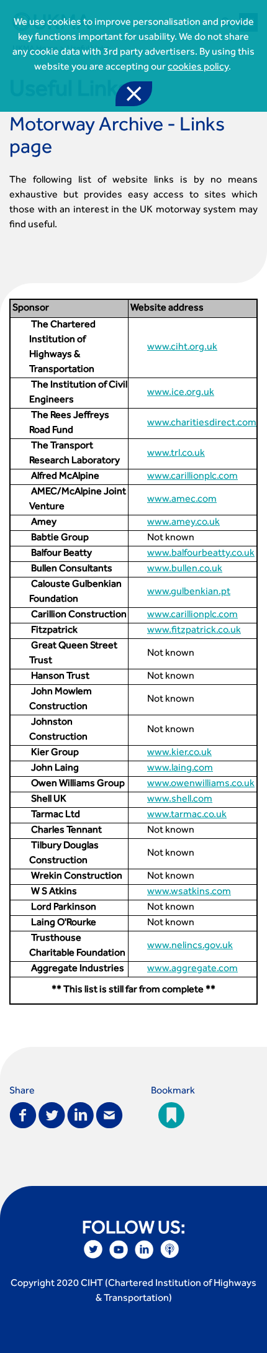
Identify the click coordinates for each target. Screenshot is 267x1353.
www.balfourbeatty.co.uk (201, 554)
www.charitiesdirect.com (201, 423)
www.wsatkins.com (189, 892)
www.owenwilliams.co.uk (201, 784)
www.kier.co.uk (179, 753)
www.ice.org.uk (180, 393)
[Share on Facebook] (23, 1114)
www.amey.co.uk (183, 523)
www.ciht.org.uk (182, 348)
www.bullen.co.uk (184, 569)
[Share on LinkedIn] (80, 1114)
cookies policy (198, 68)
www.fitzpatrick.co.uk (194, 631)
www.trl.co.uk (176, 454)
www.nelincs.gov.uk (190, 946)
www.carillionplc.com (192, 477)
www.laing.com (180, 769)
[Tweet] (51, 1114)
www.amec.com (182, 500)
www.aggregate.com (192, 969)
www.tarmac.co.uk (187, 815)
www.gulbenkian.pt (188, 592)
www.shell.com (179, 800)
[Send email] (109, 1114)
